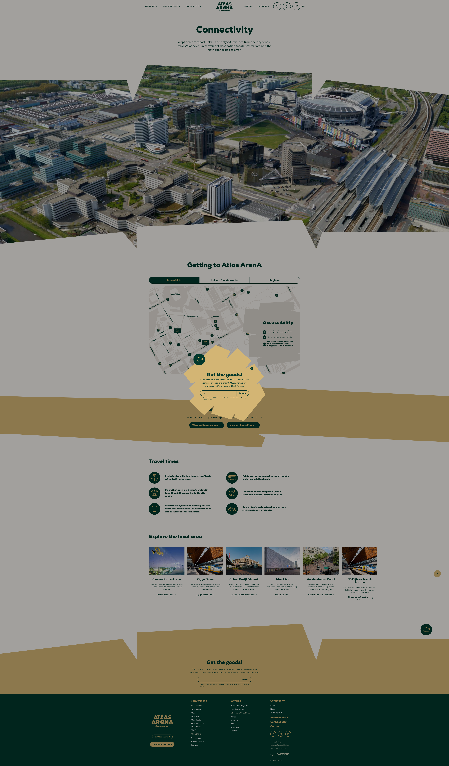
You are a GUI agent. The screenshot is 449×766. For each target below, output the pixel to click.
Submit (242, 393)
